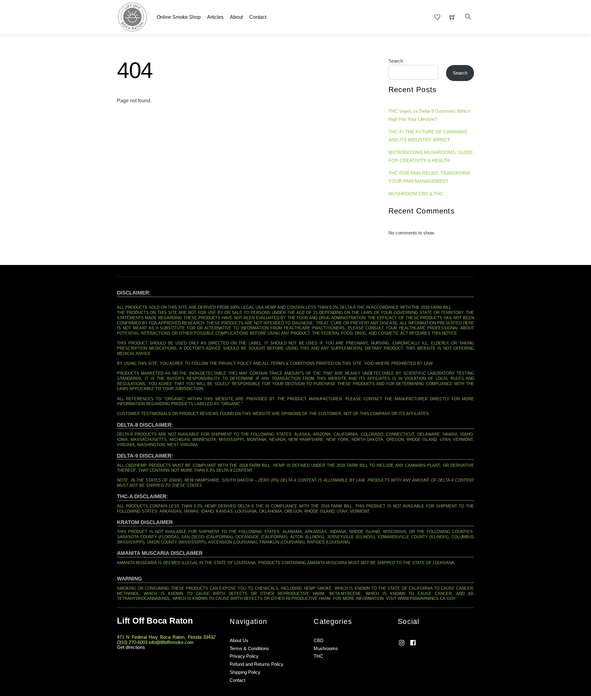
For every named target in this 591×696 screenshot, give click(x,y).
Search (395, 60)
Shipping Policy (245, 672)
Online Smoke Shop (179, 17)
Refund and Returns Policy (256, 664)
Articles (215, 17)
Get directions (131, 647)
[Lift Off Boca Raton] (132, 16)
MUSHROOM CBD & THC (415, 193)
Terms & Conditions (249, 648)
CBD (319, 640)
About (236, 17)
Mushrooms (326, 648)
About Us (239, 640)
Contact (257, 17)
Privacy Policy (244, 656)
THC (318, 656)
